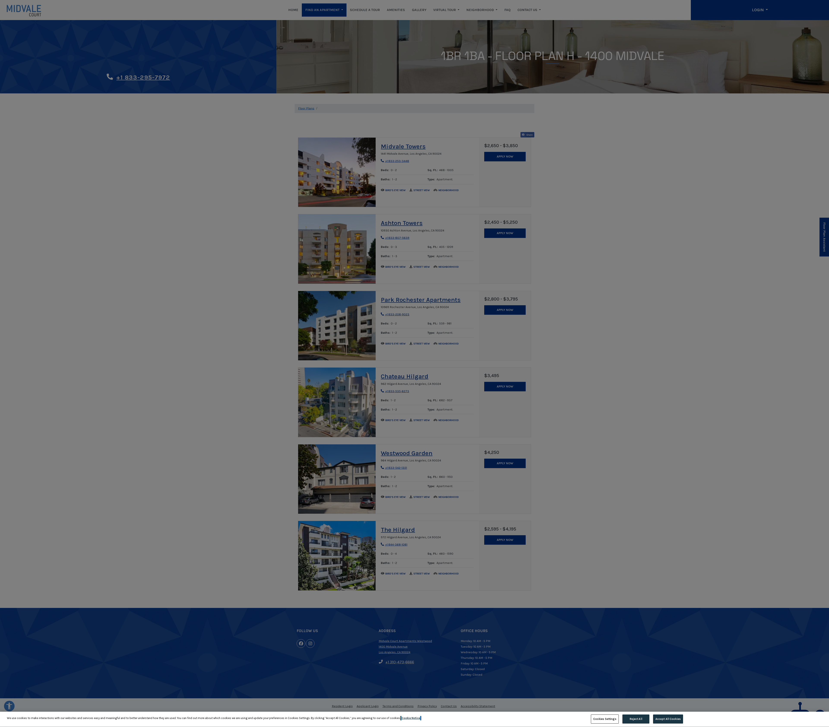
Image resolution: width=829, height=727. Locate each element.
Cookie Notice (411, 718)
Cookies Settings (604, 719)
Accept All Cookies (668, 719)
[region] (414, 719)
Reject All (636, 719)
